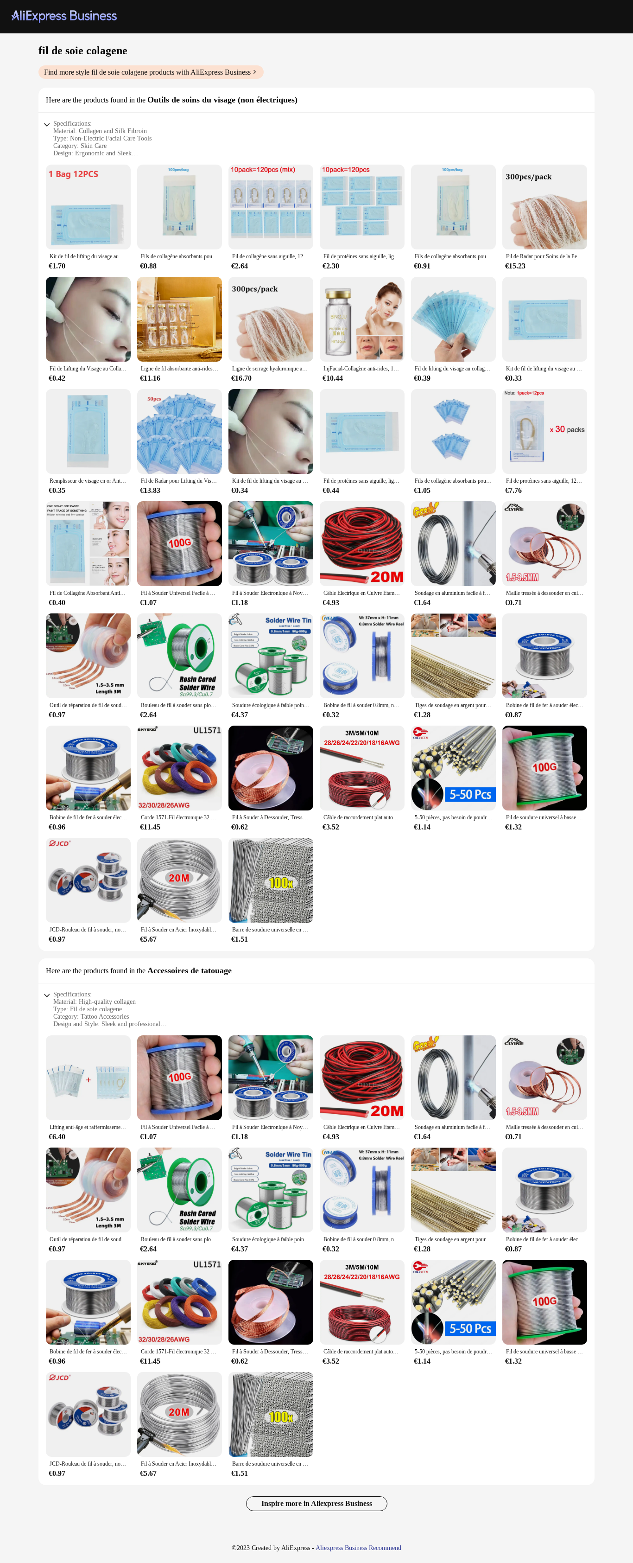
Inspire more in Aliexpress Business (316, 1503)
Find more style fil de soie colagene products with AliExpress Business (147, 72)
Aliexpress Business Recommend (358, 1547)
